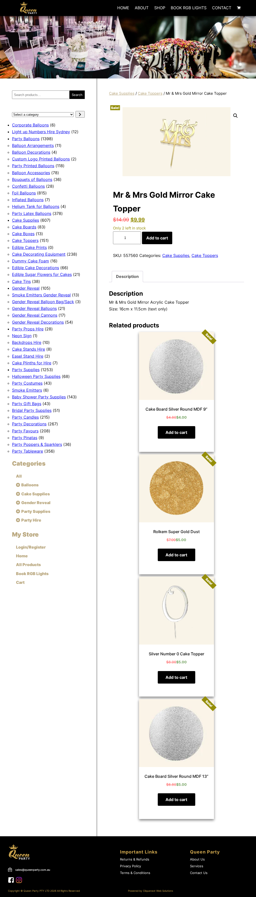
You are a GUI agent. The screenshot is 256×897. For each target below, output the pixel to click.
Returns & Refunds (134, 859)
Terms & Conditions (135, 873)
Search (77, 95)
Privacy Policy (130, 866)
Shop (159, 7)
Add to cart (157, 237)
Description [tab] (127, 276)
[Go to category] (80, 114)
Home (123, 7)
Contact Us (199, 873)
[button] (235, 115)
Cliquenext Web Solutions (158, 891)
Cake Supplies (121, 93)
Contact (221, 7)
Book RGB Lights (188, 7)
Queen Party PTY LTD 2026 (40, 891)
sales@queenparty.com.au (32, 870)
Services (196, 866)
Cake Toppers (150, 93)
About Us (197, 859)
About (141, 7)
